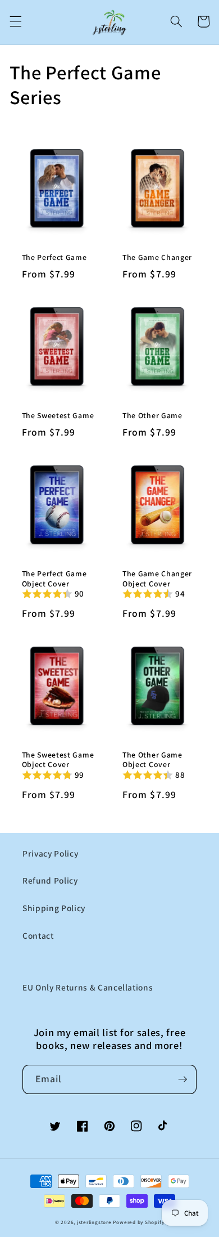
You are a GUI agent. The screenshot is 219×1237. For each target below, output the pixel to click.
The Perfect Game (54, 257)
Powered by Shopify (138, 1222)
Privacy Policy (50, 853)
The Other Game (152, 415)
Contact (38, 935)
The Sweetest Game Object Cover (58, 760)
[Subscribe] (182, 1079)
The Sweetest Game (58, 415)
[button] (15, 21)
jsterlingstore (94, 1222)
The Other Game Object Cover (152, 760)
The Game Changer (157, 257)
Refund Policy (50, 880)
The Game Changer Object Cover (157, 579)
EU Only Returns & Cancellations (87, 987)
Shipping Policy (53, 907)
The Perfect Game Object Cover (54, 579)
